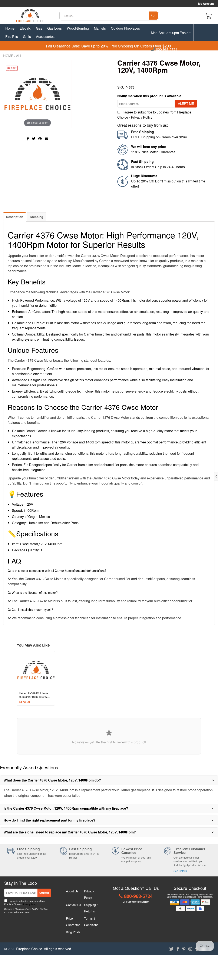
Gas (39, 28)
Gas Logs (54, 28)
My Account (206, 3)
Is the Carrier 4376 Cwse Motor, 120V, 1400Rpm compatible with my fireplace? (66, 808)
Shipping (36, 216)
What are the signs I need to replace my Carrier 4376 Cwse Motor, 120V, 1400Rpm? (70, 832)
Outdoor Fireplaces (125, 28)
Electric (25, 28)
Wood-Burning (78, 28)
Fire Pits (11, 36)
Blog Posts (73, 932)
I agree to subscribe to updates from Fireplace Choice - (24, 903)
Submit (44, 893)
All (19, 55)
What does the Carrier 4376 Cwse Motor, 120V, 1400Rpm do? (52, 780)
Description (14, 216)
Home (9, 28)
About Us (72, 891)
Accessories (45, 36)
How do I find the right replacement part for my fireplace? (49, 820)
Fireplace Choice (29, 948)
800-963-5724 (166, 49)
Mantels (100, 28)
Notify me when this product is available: (149, 95)
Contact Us (73, 905)
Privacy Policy (141, 117)
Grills (27, 36)
